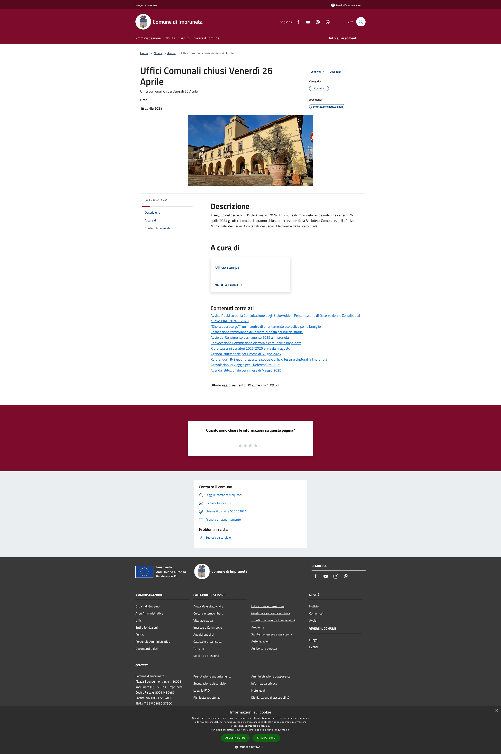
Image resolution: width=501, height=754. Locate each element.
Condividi (316, 71)
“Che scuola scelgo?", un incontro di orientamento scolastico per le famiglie (266, 326)
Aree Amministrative (149, 613)
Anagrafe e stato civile (208, 606)
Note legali (258, 690)
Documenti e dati (146, 648)
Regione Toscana (146, 5)
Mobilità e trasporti (206, 655)
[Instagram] (316, 21)
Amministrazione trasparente (270, 676)
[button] (250, 747)
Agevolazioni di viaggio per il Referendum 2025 (245, 364)
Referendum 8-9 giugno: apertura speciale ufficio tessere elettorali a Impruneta (269, 359)
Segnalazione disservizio (209, 683)
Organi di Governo (147, 606)
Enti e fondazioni (146, 627)
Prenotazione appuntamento (212, 676)
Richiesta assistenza (206, 697)
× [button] (496, 710)
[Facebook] (297, 21)
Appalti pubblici (203, 634)
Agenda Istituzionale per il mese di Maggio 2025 (246, 370)
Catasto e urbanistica (207, 641)
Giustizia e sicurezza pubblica (270, 613)
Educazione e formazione (267, 606)
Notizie (314, 606)
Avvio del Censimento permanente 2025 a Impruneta (250, 337)
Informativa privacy (264, 683)
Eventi (313, 646)
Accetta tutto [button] (235, 738)
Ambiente (257, 627)
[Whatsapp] (326, 21)
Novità (158, 53)
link (288, 729)
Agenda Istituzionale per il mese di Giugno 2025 (246, 353)
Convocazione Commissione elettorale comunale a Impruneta (256, 343)
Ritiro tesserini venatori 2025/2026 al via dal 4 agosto (250, 348)
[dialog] (250, 730)
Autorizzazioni (260, 641)
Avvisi (171, 53)
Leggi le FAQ (201, 690)
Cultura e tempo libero (208, 613)
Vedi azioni (336, 71)
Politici (139, 634)
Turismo (198, 648)
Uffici (138, 620)
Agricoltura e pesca (264, 648)
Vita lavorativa (203, 620)
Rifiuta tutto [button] (266, 737)
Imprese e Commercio (207, 627)
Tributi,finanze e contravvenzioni (273, 620)
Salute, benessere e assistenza (271, 634)
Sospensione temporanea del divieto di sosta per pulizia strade (257, 332)
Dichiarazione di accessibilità (270, 697)
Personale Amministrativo (152, 641)
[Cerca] (361, 21)
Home (144, 53)
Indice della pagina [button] (156, 200)
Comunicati (316, 613)
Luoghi (313, 639)
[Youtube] (306, 21)
